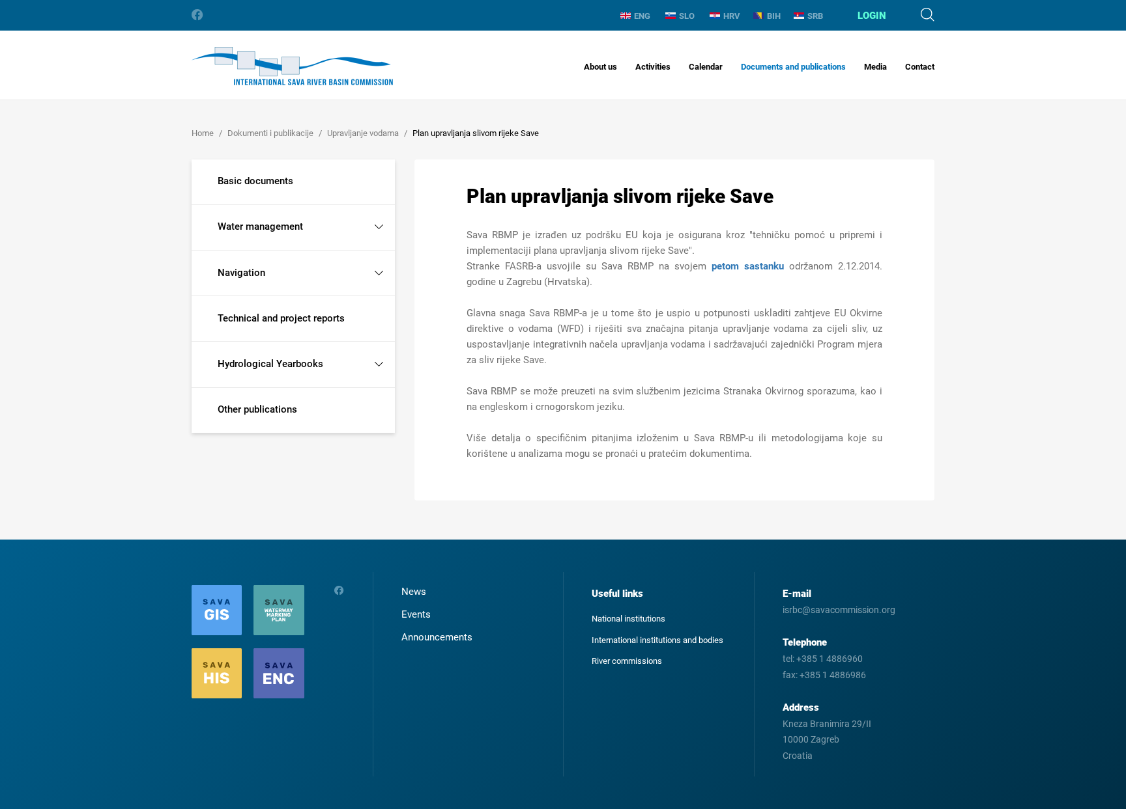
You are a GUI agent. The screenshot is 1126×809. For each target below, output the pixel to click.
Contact (919, 67)
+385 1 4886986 (833, 675)
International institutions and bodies (657, 640)
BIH (774, 16)
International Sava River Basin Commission (292, 66)
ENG (642, 16)
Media (875, 67)
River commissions (627, 661)
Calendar (706, 67)
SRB (815, 16)
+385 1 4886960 (829, 658)
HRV (731, 16)
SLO (687, 16)
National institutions (628, 619)
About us (600, 67)
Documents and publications (793, 67)
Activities (653, 67)
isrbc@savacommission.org (839, 610)
